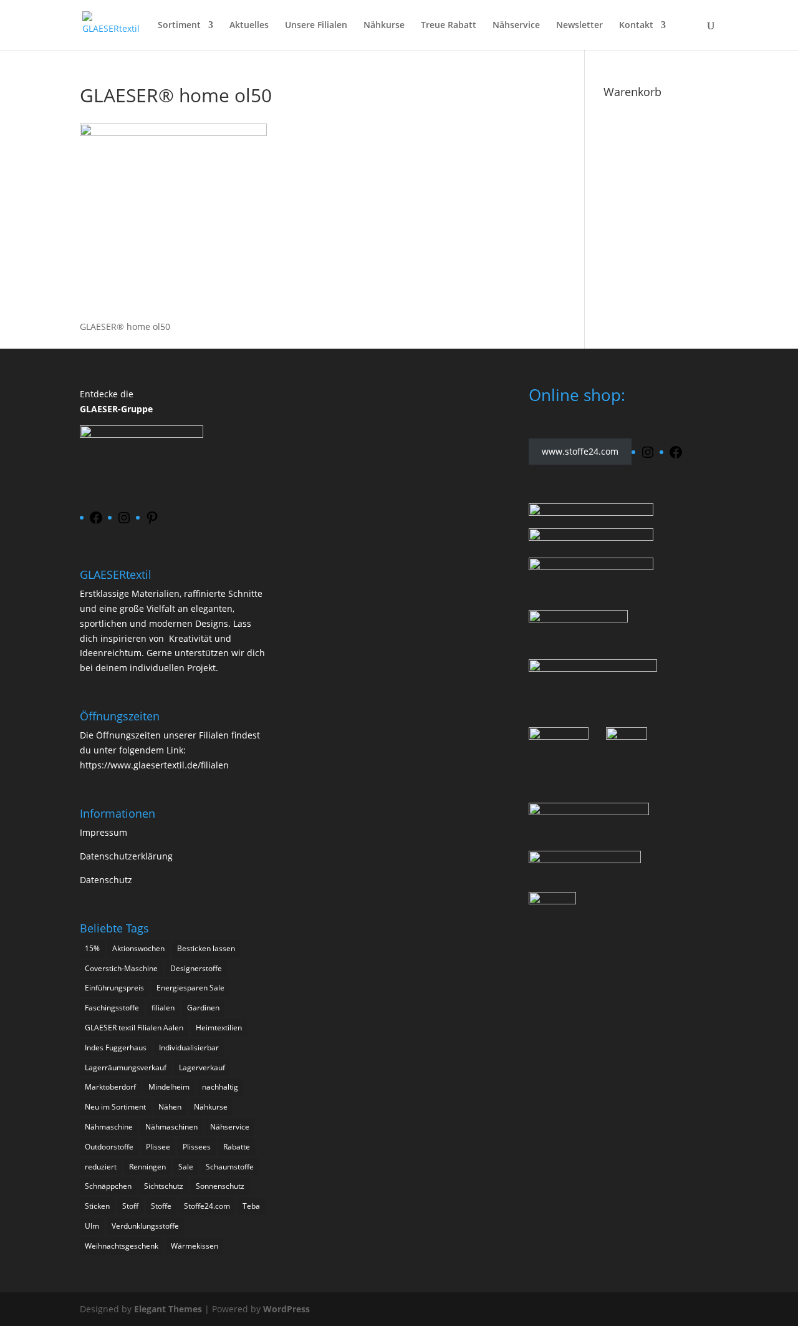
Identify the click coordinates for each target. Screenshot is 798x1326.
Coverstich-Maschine (121, 968)
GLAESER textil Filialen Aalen (134, 1027)
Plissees (197, 1146)
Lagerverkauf (202, 1067)
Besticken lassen (206, 948)
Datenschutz (106, 880)
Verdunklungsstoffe (145, 1226)
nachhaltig (220, 1087)
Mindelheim (169, 1087)
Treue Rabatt (448, 26)
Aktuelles (249, 26)
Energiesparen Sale (190, 987)
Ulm (92, 1226)
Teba (251, 1206)
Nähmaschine (109, 1126)
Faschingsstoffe (112, 1007)
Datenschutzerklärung (126, 856)
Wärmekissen (194, 1246)
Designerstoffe (196, 968)
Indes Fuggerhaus (116, 1047)
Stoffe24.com (207, 1206)
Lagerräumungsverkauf (125, 1067)
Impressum (103, 832)
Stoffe (161, 1206)
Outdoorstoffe (109, 1146)
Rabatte (236, 1146)
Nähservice (516, 26)
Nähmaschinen (171, 1126)
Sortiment (179, 26)
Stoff (130, 1206)
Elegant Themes (168, 1309)
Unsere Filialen (316, 26)
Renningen (147, 1166)
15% (92, 948)
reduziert (101, 1166)
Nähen (169, 1106)
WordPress (286, 1309)
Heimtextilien (219, 1027)
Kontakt (636, 26)
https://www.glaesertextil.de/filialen (154, 765)
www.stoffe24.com (580, 452)
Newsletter (579, 26)
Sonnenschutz (220, 1186)
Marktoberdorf (110, 1087)
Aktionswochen (138, 948)
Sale (185, 1166)
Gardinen (203, 1007)
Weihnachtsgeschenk (121, 1246)
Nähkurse (384, 26)
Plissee (158, 1146)
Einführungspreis (114, 987)
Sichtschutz (163, 1186)
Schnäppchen (108, 1186)
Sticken (97, 1206)
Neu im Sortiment (115, 1106)
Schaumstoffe (230, 1166)
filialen (163, 1007)
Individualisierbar (189, 1047)
